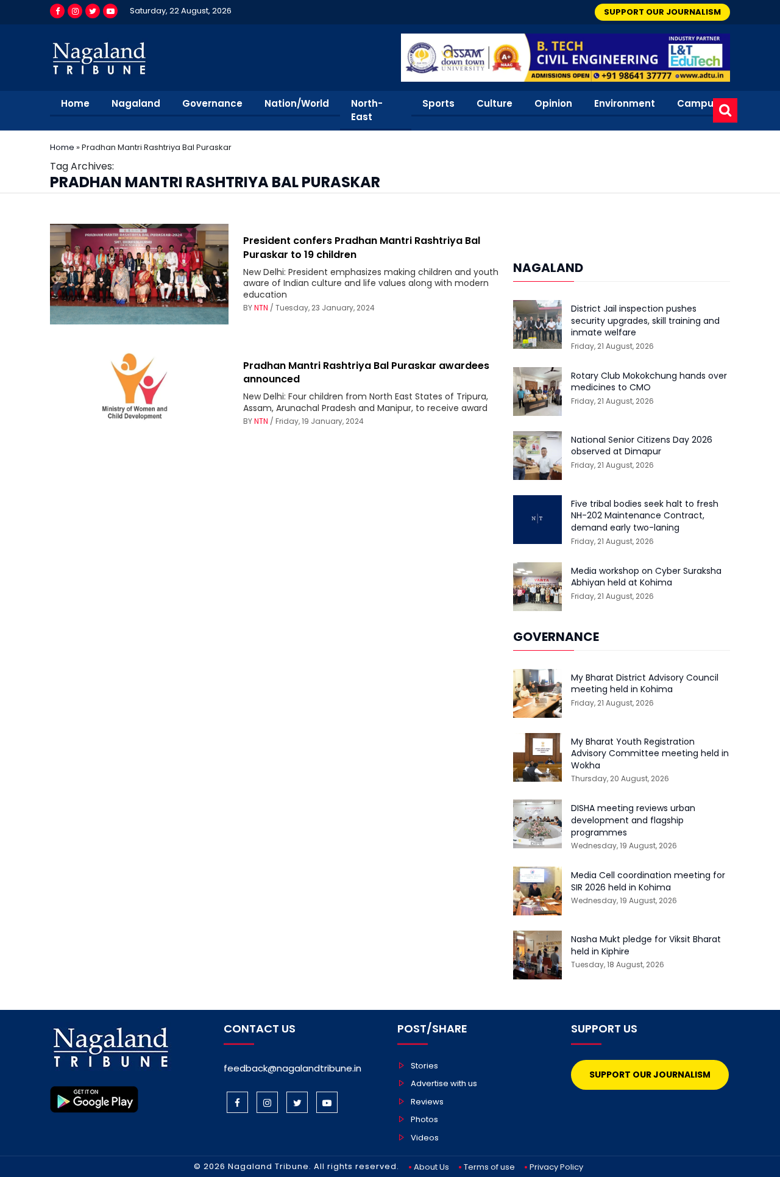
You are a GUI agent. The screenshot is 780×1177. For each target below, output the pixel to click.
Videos (425, 1137)
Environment (624, 103)
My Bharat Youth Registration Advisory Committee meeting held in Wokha (650, 753)
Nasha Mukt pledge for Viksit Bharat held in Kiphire (646, 945)
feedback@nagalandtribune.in (292, 1068)
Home (75, 103)
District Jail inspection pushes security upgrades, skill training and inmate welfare (645, 320)
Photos (424, 1119)
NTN (261, 307)
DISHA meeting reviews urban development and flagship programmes (633, 820)
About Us (431, 1167)
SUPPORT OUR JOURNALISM (662, 12)
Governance (212, 103)
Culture (494, 103)
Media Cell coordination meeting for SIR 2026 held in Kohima (648, 881)
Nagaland (136, 103)
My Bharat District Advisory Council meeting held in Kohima (644, 684)
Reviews (427, 1101)
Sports (438, 103)
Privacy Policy (556, 1167)
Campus (698, 103)
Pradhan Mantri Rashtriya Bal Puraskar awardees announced (366, 372)
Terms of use (489, 1167)
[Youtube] (110, 11)
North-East (367, 110)
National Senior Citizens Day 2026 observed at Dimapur (641, 446)
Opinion (553, 103)
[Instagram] (75, 11)
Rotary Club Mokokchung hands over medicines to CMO (649, 382)
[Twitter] (92, 11)
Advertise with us (444, 1083)
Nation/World (296, 103)
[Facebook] (57, 11)
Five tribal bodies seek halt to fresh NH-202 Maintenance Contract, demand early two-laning (644, 516)
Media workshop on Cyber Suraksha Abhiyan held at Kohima (646, 577)
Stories (424, 1065)
